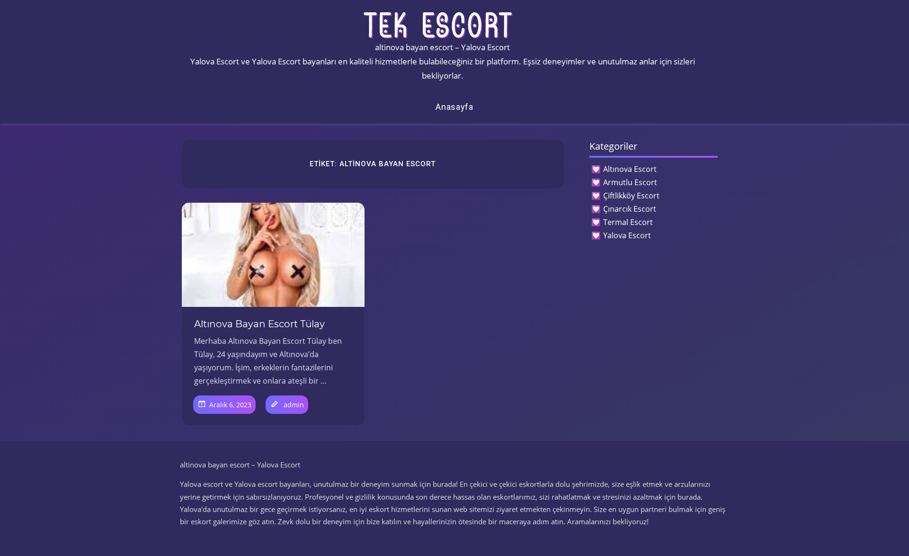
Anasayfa (454, 107)
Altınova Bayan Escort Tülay (259, 324)
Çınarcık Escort (629, 209)
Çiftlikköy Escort (631, 195)
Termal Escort (628, 222)
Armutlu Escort (630, 182)
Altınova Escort (630, 169)
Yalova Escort (627, 235)
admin (294, 404)
